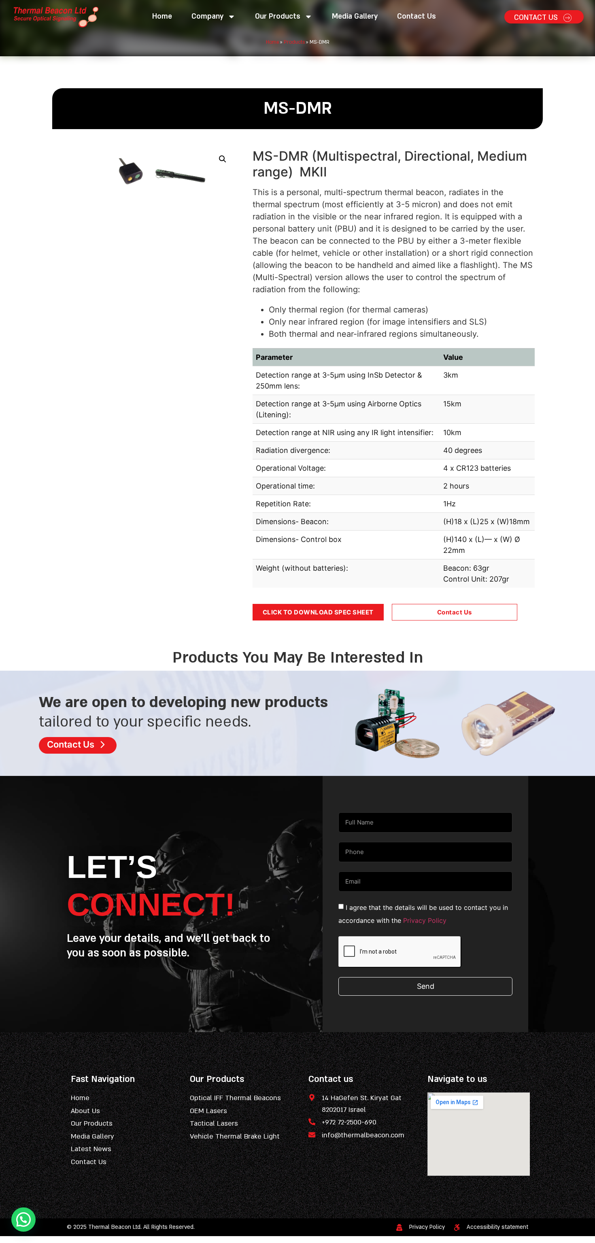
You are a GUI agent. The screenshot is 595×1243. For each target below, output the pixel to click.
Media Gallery (355, 16)
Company (207, 16)
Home (162, 16)
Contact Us (416, 16)
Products (294, 42)
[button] (222, 159)
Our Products (277, 16)
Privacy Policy (424, 920)
